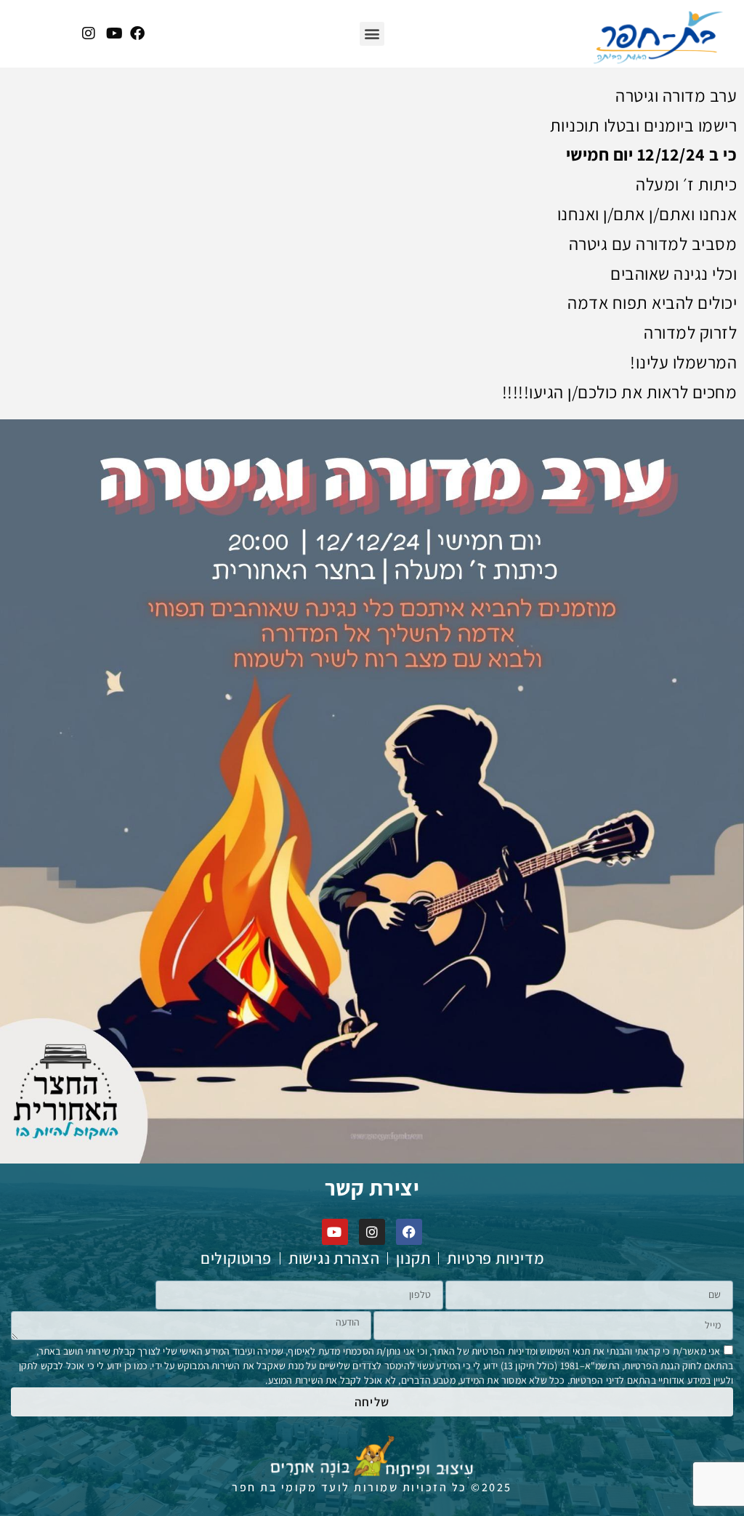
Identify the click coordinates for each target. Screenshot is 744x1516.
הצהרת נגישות (334, 1258)
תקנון (413, 1258)
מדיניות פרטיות (495, 1258)
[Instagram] (372, 1232)
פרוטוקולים (236, 1258)
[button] (372, 34)
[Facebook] (409, 1232)
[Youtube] (335, 1232)
